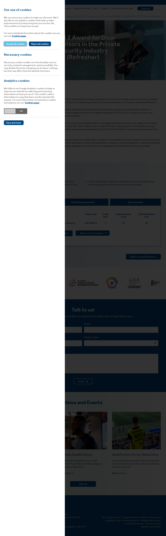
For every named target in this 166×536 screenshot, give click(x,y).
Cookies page (19, 36)
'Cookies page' (32, 102)
